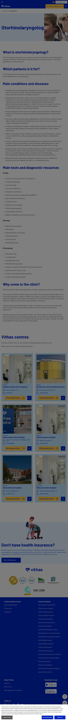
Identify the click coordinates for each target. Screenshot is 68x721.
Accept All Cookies (47, 717)
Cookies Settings (7, 717)
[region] (34, 712)
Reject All (59, 717)
